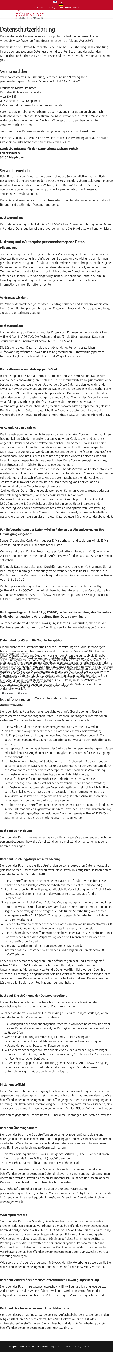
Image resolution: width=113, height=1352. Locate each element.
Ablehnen (22, 693)
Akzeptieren (7, 693)
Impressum (72, 698)
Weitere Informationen (48, 698)
